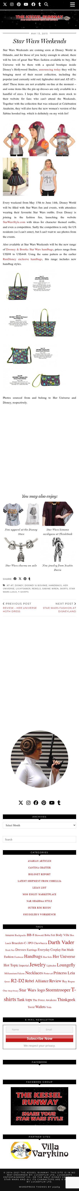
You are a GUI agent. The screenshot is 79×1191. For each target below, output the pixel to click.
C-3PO (28, 943)
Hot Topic (11, 965)
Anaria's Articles (39, 860)
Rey (64, 981)
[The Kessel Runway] (39, 13)
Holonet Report (39, 874)
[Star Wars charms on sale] (21, 550)
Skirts (64, 588)
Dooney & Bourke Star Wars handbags (29, 249)
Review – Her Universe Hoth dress (20, 607)
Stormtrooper (58, 990)
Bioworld (39, 935)
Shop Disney (13, 990)
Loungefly (66, 965)
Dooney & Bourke (36, 585)
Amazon (9, 935)
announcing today (50, 69)
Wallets (40, 1006)
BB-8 (30, 934)
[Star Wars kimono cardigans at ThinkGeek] (58, 514)
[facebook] (36, 803)
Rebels (36, 588)
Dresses (20, 949)
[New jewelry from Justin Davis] (58, 550)
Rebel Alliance (37, 980)
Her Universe (64, 956)
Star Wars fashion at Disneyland (59, 607)
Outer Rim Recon (39, 907)
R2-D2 (17, 980)
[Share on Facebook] (15, 579)
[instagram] (28, 803)
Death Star (10, 949)
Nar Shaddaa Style (39, 901)
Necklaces (34, 972)
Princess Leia (64, 972)
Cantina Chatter (39, 867)
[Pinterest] (19, 4)
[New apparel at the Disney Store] (21, 514)
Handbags (55, 585)
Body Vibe (62, 935)
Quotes (7, 981)
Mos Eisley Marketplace (39, 894)
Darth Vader (61, 942)
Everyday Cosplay (49, 949)
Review (55, 980)
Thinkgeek (66, 999)
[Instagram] (12, 4)
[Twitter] (5, 4)
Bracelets (17, 943)
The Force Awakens (45, 1000)
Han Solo (47, 957)
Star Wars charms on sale (21, 565)
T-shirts (23, 592)
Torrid (31, 1007)
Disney (19, 585)
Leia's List (39, 887)
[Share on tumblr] (29, 579)
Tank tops (24, 999)
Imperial (24, 965)
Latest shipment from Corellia (39, 881)
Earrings (32, 950)
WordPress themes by (39, 1187)
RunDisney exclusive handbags (22, 259)
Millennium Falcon (14, 973)
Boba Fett (49, 935)
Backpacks (20, 935)
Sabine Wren (50, 588)
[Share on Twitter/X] (20, 579)
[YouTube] (26, 4)
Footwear (18, 956)
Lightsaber (23, 588)
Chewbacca (40, 943)
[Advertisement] (39, 447)
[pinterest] (43, 803)
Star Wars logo (32, 990)
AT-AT (10, 585)
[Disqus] (39, 670)
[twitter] (20, 803)
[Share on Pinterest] (25, 579)
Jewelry (38, 964)
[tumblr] (40, 4)
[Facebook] (33, 4)
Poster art (48, 973)
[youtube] (51, 803)
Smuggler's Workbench (39, 914)
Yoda (48, 1007)
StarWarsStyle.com (14, 222)
